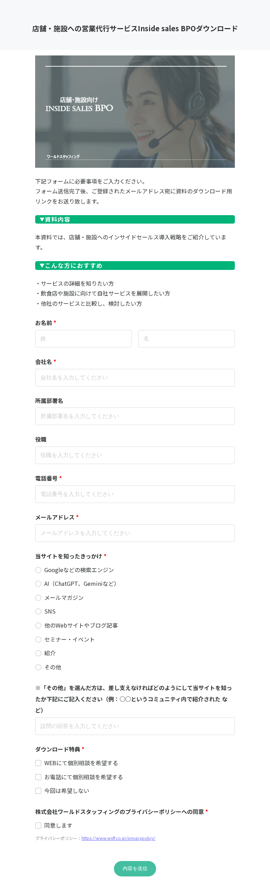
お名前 (45, 322)
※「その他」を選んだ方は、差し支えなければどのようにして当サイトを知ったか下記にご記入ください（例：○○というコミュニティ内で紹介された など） (133, 698)
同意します (58, 825)
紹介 (50, 653)
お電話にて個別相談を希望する (83, 777)
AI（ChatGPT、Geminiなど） (82, 583)
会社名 (45, 361)
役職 (40, 439)
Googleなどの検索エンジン (79, 569)
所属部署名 (49, 400)
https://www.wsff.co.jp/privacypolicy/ (118, 838)
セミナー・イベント (69, 639)
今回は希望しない (66, 790)
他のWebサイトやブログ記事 (81, 625)
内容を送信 (135, 868)
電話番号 (48, 478)
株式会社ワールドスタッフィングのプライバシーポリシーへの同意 (121, 811)
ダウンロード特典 (59, 749)
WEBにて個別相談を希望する (81, 763)
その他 (52, 667)
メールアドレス (57, 517)
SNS (50, 611)
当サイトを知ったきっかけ (71, 556)
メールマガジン (64, 597)
